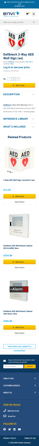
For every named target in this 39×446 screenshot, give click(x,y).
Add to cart (20, 85)
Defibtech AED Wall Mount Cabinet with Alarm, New (17, 312)
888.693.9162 (20, 6)
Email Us (11, 416)
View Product (19, 202)
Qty (4, 79)
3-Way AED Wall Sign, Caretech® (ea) (19, 180)
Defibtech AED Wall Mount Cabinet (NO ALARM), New (17, 246)
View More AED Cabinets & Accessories (19, 347)
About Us (7, 392)
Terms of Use (30, 438)
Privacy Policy (9, 438)
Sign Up (30, 366)
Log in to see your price (16, 67)
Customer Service (11, 385)
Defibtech (11, 62)
